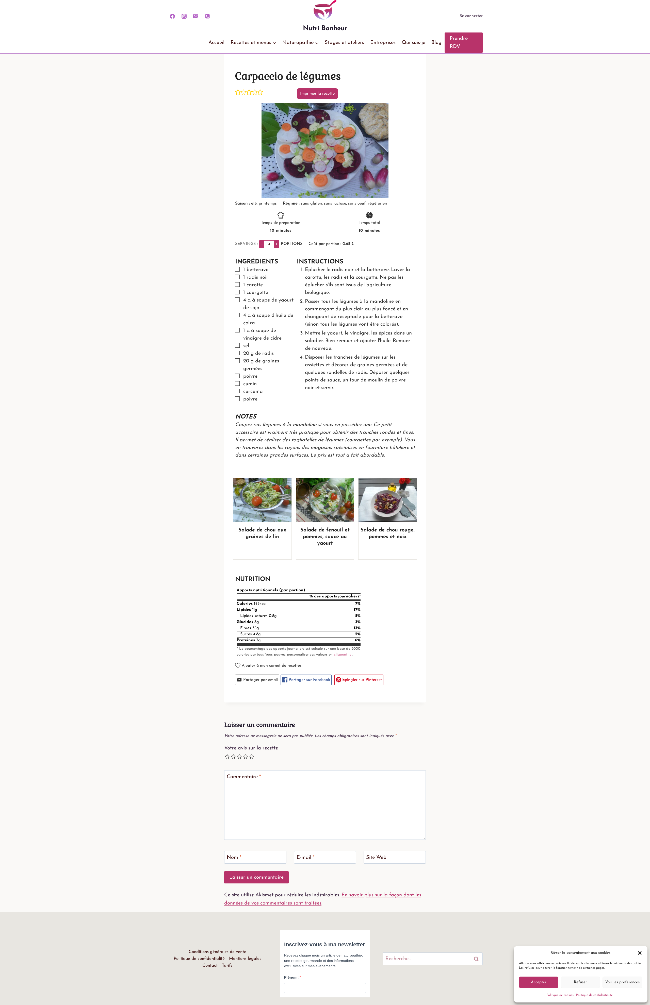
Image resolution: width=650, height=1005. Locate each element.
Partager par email (260, 680)
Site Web (376, 857)
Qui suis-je (413, 42)
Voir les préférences (622, 982)
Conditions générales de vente (217, 952)
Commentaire (244, 776)
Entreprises (383, 42)
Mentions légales (245, 959)
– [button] (262, 244)
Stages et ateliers (344, 42)
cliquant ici (343, 655)
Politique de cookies (560, 995)
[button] (639, 953)
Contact (210, 965)
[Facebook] (172, 16)
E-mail (306, 857)
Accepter (538, 982)
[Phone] (207, 16)
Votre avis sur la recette (251, 748)
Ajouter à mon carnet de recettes (271, 666)
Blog (436, 42)
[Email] (196, 16)
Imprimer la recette (317, 94)
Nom (234, 857)
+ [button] (276, 244)
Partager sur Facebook (308, 680)
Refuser (580, 982)
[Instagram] (184, 16)
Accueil (216, 42)
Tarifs (227, 965)
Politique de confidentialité (594, 995)
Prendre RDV (459, 42)
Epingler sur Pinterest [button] (361, 680)
